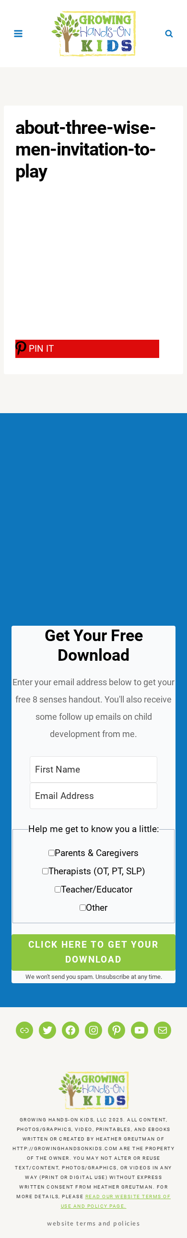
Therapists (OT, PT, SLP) (96, 871)
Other (96, 907)
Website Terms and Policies (93, 1223)
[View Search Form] (168, 33)
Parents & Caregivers (97, 852)
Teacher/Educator (96, 889)
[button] (93, 871)
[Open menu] (18, 33)
